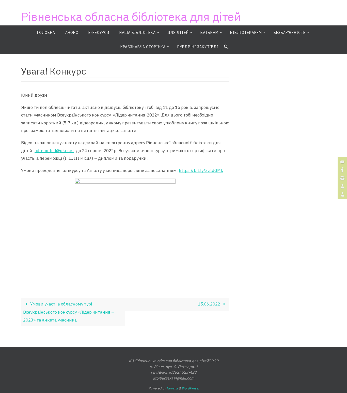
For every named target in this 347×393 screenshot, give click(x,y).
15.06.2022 (209, 304)
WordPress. (190, 388)
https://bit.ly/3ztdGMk (201, 170)
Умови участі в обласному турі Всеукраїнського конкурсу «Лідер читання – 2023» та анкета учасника (68, 312)
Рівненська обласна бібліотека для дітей (131, 16)
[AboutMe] (342, 186)
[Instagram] (342, 178)
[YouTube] (342, 162)
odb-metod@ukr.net (54, 150)
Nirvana (172, 388)
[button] (226, 47)
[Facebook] (342, 170)
